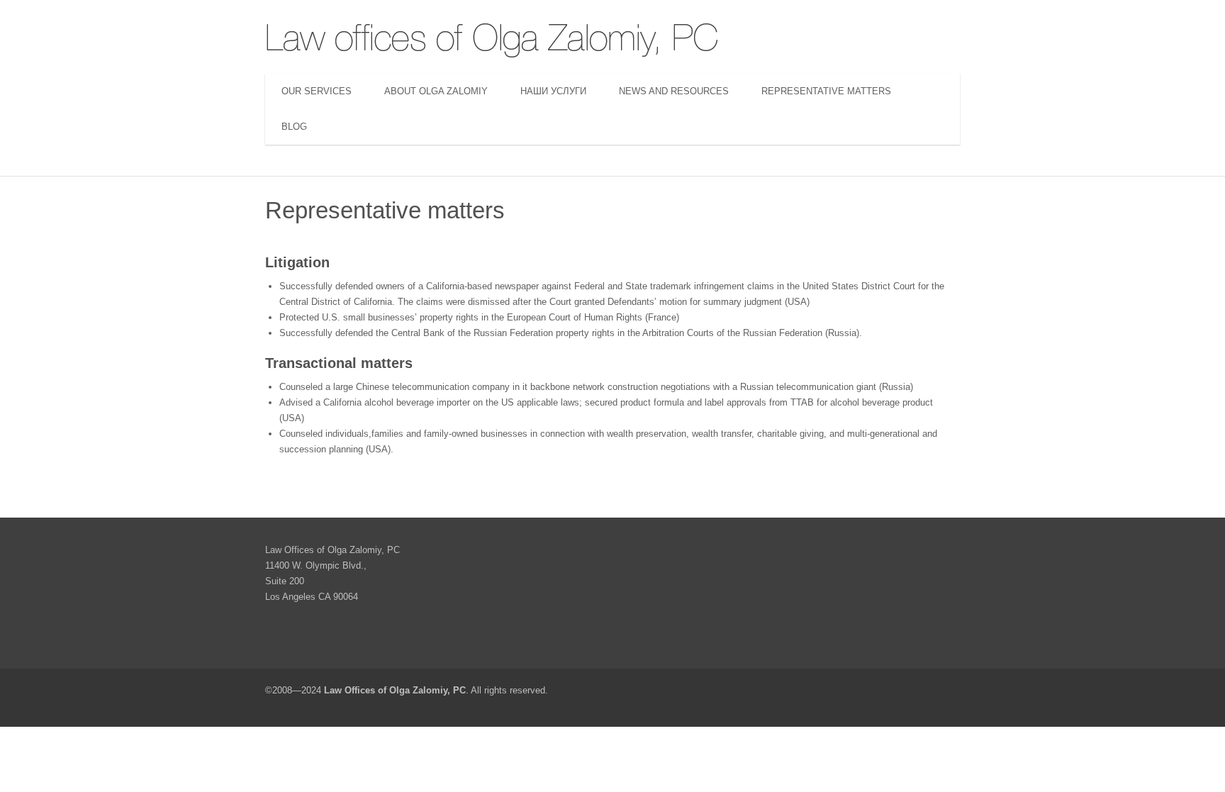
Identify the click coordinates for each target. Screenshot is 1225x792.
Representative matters (826, 91)
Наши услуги (553, 91)
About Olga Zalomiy (436, 91)
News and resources (674, 91)
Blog (294, 126)
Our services (316, 91)
